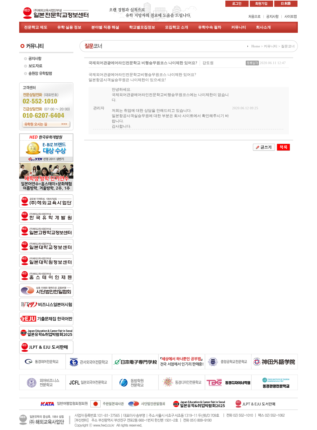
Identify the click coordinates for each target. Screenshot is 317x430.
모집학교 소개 (176, 27)
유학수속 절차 (209, 27)
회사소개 (263, 27)
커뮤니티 (238, 27)
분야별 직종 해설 (105, 27)
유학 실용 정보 (69, 27)
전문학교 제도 (35, 27)
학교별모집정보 (142, 27)
